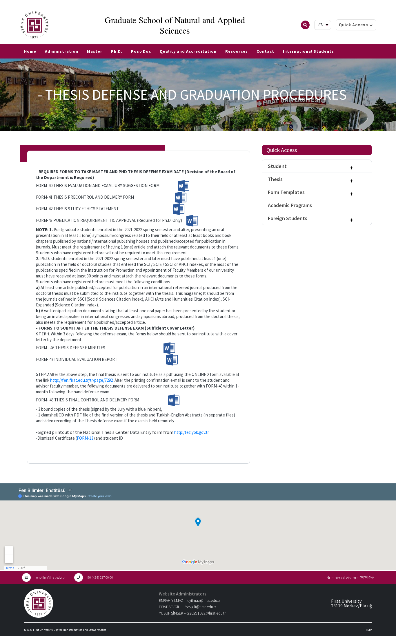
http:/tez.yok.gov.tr (191, 432)
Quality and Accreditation (188, 51)
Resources (236, 51)
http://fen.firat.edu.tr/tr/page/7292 (81, 380)
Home (30, 51)
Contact (265, 51)
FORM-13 (85, 438)
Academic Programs (290, 205)
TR (3, 42)
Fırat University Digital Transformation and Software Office (69, 630)
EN (11, 42)
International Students (308, 51)
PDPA (369, 630)
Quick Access (353, 25)
